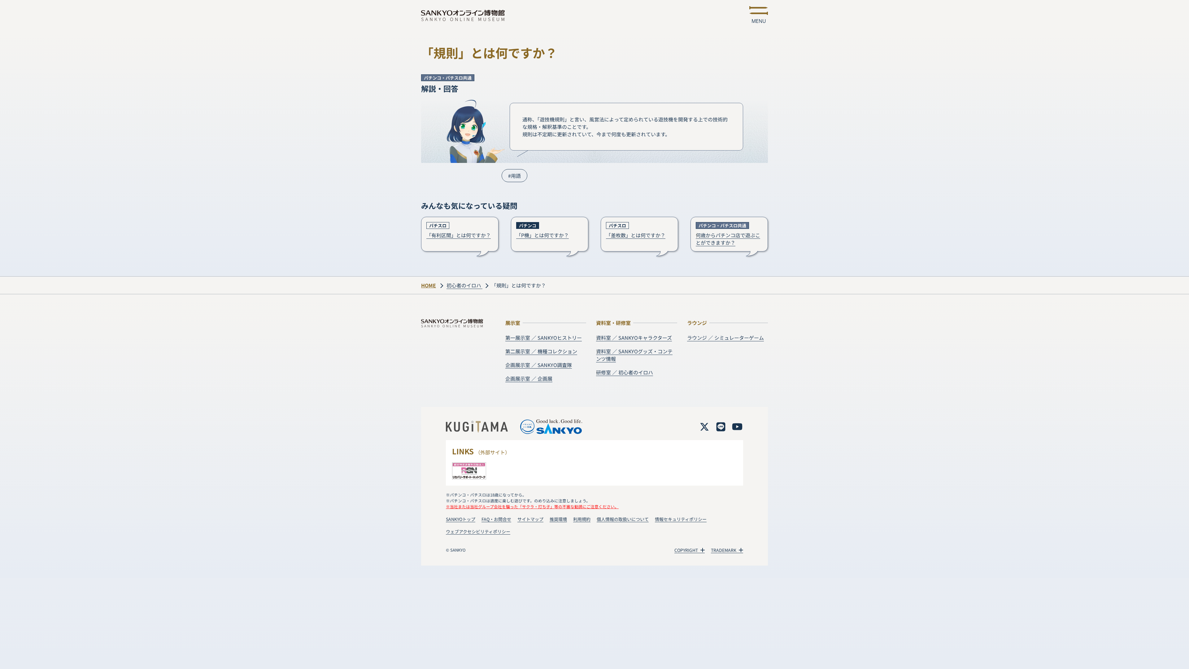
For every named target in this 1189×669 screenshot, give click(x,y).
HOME (428, 285)
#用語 (514, 175)
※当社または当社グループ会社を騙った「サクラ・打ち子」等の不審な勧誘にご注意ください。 (532, 506)
